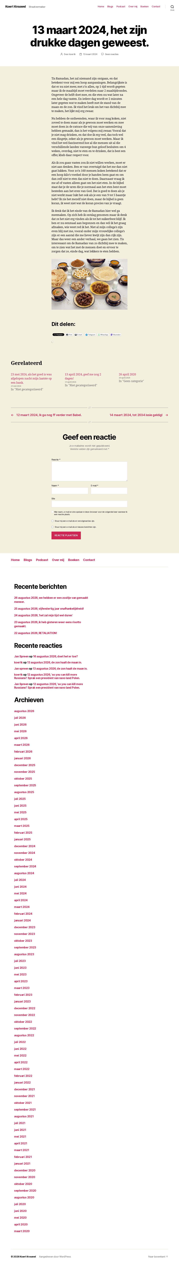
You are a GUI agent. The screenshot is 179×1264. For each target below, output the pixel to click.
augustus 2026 (24, 711)
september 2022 (25, 1028)
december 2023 (24, 927)
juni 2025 (20, 805)
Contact (156, 6)
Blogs (110, 6)
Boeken (144, 6)
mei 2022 (20, 1055)
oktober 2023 (23, 940)
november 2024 (24, 853)
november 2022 (24, 1015)
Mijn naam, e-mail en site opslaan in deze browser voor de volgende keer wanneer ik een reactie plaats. (90, 513)
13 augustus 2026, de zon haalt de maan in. (54, 662)
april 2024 (21, 900)
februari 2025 (23, 832)
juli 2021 (19, 1123)
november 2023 (24, 934)
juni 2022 (20, 1048)
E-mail (94, 486)
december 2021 (24, 1089)
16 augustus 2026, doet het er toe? (55, 656)
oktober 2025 (23, 778)
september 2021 (25, 1109)
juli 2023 (20, 961)
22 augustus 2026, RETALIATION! (35, 633)
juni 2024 (20, 886)
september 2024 (25, 866)
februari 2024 (23, 913)
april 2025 (20, 819)
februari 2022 (23, 1075)
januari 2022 (22, 1082)
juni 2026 (20, 724)
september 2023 (25, 947)
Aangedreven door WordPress (55, 1256)
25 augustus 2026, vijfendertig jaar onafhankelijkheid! (49, 608)
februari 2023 (23, 994)
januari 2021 (22, 1163)
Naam (55, 486)
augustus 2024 (24, 873)
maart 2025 (21, 825)
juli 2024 (20, 880)
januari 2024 (22, 920)
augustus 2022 (24, 1035)
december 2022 (24, 1008)
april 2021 (20, 1143)
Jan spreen (21, 668)
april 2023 (20, 981)
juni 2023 (20, 967)
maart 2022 (21, 1069)
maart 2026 (21, 744)
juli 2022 (20, 1042)
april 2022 (20, 1062)
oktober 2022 (23, 1021)
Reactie (55, 460)
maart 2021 (21, 1150)
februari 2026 (23, 751)
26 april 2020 (127, 374)
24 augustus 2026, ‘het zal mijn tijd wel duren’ (43, 615)
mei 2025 (20, 812)
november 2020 (24, 1177)
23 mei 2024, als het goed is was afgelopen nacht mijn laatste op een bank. (31, 379)
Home (101, 6)
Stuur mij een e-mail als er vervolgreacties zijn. (75, 521)
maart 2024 (21, 907)
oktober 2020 (23, 1184)
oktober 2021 (23, 1103)
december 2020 (24, 1170)
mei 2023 (20, 974)
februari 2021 (23, 1157)
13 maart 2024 (90, 54)
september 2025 (25, 785)
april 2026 (21, 738)
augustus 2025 (24, 792)
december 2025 (24, 765)
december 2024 (24, 846)
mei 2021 (20, 1136)
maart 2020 (21, 1231)
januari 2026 (22, 758)
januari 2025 (22, 839)
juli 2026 (20, 717)
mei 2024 (20, 893)
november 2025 (24, 771)
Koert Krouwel (15, 6)
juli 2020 (20, 1204)
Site (53, 498)
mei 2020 (20, 1217)
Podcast (120, 6)
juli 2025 (20, 798)
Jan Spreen (21, 656)
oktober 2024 (23, 859)
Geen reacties (112, 54)
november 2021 (24, 1096)
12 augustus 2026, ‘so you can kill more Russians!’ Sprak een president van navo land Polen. (47, 676)
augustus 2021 (24, 1116)
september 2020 (25, 1190)
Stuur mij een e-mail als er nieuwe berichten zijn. (75, 527)
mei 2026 (20, 731)
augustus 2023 (24, 954)
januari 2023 (22, 1001)
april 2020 (21, 1224)
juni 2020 (20, 1211)
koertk (72, 54)
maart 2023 (21, 988)
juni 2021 (20, 1130)
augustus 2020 (24, 1197)
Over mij (132, 6)
